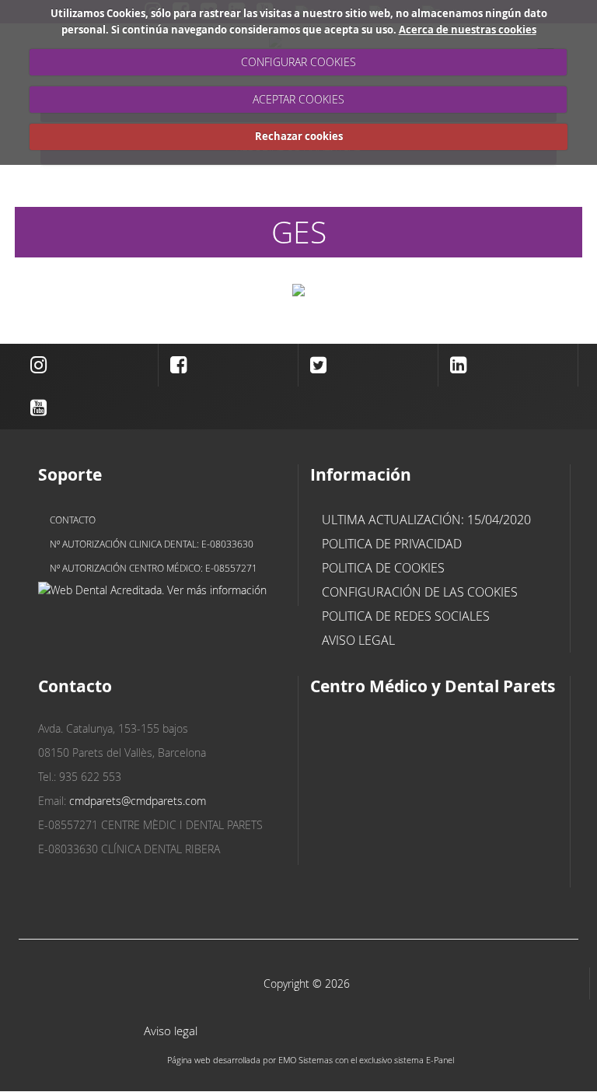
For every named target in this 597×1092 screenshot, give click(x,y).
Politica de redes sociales (406, 616)
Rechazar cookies (299, 136)
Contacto (73, 519)
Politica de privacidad (392, 543)
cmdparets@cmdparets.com (137, 800)
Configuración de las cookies (420, 591)
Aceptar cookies (298, 99)
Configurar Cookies (298, 61)
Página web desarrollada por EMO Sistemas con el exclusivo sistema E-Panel (310, 1060)
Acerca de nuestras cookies (467, 30)
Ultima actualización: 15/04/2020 (426, 519)
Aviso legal (358, 640)
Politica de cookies (383, 567)
